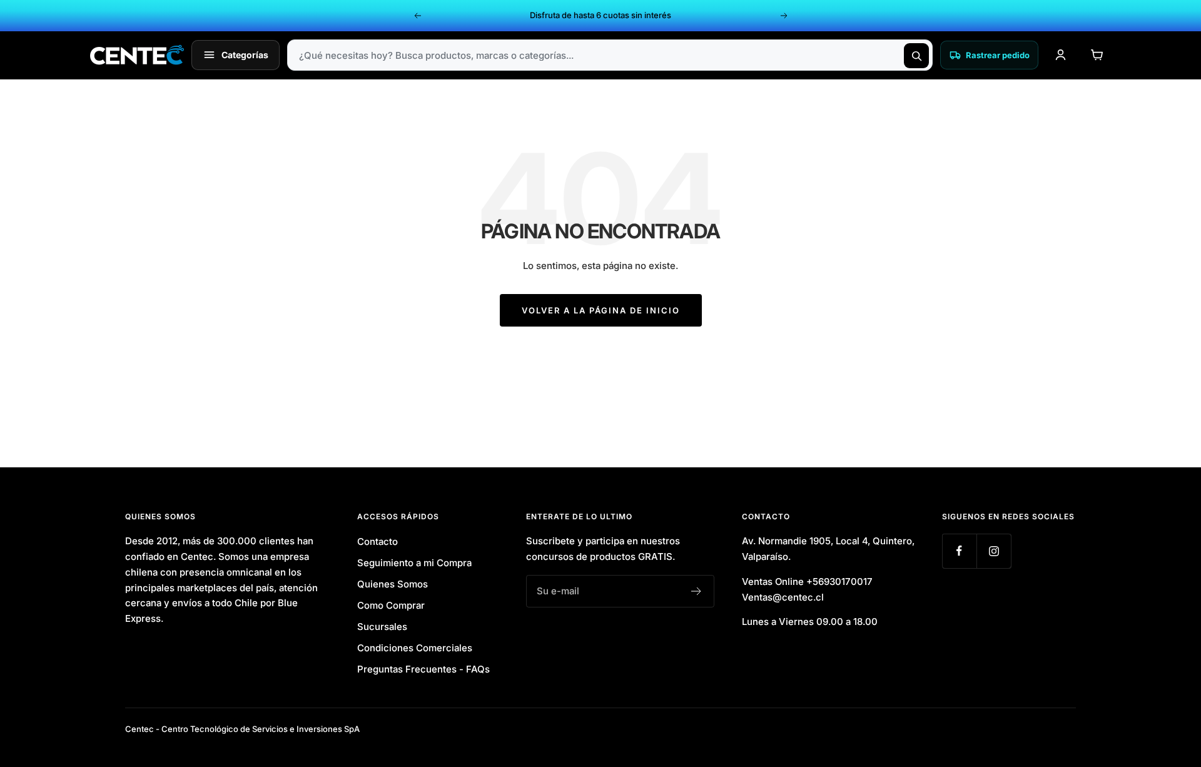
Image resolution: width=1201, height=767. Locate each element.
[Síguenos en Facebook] (959, 551)
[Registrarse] (696, 591)
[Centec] (137, 55)
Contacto (377, 541)
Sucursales (382, 626)
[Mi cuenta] (1060, 55)
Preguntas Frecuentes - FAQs (423, 669)
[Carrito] (1096, 55)
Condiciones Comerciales (414, 648)
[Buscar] (916, 55)
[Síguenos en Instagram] (993, 551)
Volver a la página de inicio (601, 310)
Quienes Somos (392, 584)
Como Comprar (391, 605)
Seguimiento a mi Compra (414, 563)
